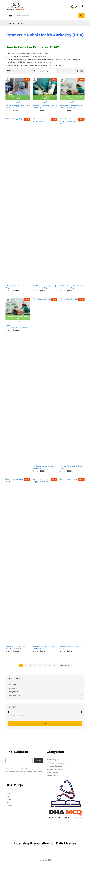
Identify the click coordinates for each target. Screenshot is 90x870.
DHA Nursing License (54, 760)
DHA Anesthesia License (56, 763)
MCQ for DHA (14, 692)
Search (81, 15)
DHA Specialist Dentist (55, 769)
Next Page (64, 665)
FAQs (7, 802)
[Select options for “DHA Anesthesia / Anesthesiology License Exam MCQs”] (69, 282)
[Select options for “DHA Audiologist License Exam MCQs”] (69, 462)
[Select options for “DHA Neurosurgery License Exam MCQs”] (15, 102)
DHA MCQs (13, 688)
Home (7, 793)
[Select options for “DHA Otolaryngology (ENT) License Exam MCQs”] (15, 642)
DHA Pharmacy (52, 775)
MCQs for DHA (14, 695)
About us (8, 796)
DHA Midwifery (52, 772)
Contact (8, 806)
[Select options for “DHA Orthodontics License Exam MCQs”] (69, 642)
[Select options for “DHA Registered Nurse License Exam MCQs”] (42, 462)
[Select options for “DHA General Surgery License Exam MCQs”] (42, 642)
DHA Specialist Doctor (55, 766)
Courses (8, 799)
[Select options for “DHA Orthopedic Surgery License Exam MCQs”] (42, 102)
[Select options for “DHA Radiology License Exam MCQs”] (15, 282)
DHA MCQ (12, 684)
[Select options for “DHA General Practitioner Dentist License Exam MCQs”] (15, 321)
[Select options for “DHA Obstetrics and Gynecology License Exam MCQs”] (42, 282)
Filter (45, 724)
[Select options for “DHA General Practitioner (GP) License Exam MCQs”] (69, 102)
